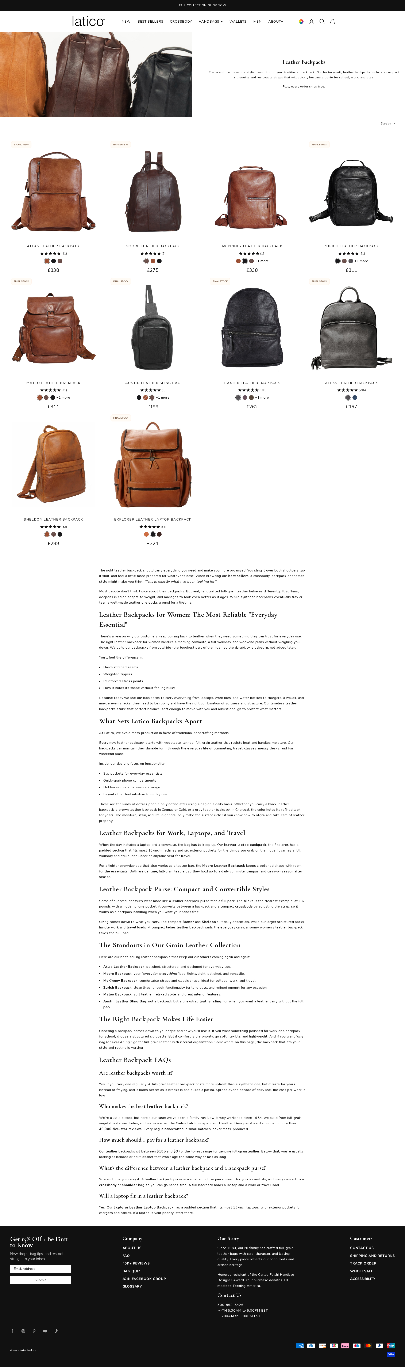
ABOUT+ (275, 21)
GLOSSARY (132, 1286)
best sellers (238, 576)
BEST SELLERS (150, 21)
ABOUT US (132, 1248)
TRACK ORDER (363, 1263)
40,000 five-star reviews (120, 1129)
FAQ (126, 1256)
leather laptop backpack (245, 844)
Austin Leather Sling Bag (152, 383)
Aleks (249, 901)
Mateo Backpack (117, 994)
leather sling (210, 1001)
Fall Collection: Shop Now (202, 5)
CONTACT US (362, 1248)
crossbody (244, 906)
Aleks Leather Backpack (351, 383)
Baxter (188, 922)
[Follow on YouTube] (45, 1331)
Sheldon (209, 922)
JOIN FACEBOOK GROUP (144, 1279)
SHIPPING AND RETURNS (372, 1256)
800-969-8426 (230, 1305)
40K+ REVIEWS (136, 1263)
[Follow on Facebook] (12, 1331)
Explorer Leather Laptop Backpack (152, 519)
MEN (257, 21)
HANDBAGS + (211, 21)
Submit (40, 1280)
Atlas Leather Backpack (53, 246)
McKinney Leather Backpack (252, 246)
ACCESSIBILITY (362, 1279)
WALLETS (238, 21)
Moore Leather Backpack (153, 246)
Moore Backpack (117, 973)
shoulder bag (133, 1185)
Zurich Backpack (117, 987)
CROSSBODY (181, 21)
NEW (126, 21)
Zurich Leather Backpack (351, 246)
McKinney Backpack (120, 980)
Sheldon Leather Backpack (53, 519)
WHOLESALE (361, 1271)
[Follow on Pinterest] (34, 1331)
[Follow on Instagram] (23, 1331)
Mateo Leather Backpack (53, 383)
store (260, 815)
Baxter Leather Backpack (252, 383)
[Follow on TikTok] (56, 1331)
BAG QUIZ (131, 1271)
